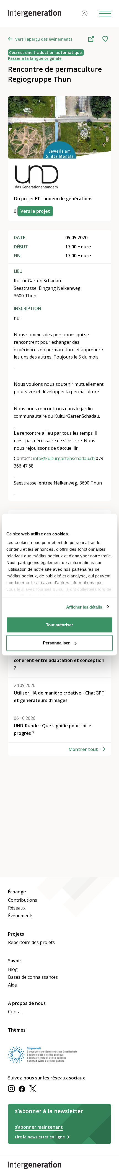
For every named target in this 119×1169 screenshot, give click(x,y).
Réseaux (16, 908)
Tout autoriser (59, 624)
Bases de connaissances (33, 977)
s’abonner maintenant (39, 1127)
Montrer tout (83, 749)
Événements (20, 916)
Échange (17, 892)
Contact (16, 1012)
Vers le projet (35, 211)
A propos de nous (27, 1003)
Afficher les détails (84, 607)
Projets (16, 934)
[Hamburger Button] (105, 13)
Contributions (22, 900)
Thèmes (16, 1030)
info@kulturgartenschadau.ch (64, 458)
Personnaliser (56, 643)
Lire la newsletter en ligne (40, 1137)
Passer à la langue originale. (35, 58)
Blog (13, 969)
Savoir (14, 961)
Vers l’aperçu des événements (43, 39)
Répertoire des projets (31, 942)
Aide (12, 985)
